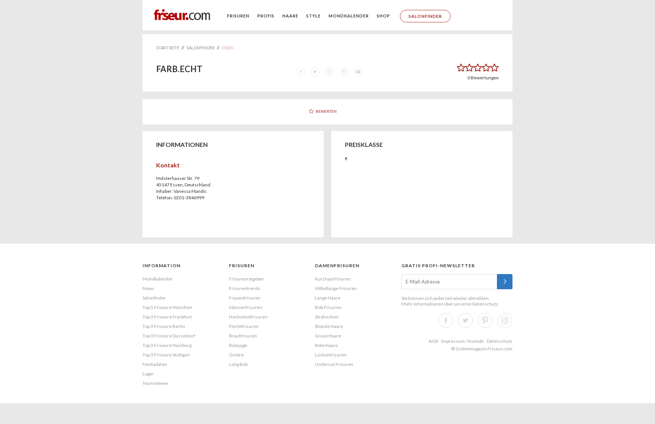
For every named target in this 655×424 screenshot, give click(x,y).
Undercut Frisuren (334, 364)
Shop (383, 15)
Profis (265, 15)
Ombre (236, 355)
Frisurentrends (244, 288)
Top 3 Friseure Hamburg (167, 345)
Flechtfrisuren (244, 326)
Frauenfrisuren (244, 298)
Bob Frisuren (328, 307)
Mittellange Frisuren (336, 288)
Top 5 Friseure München (167, 307)
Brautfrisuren (243, 336)
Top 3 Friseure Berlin (164, 326)
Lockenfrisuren (330, 355)
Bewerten (326, 111)
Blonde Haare (329, 326)
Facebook (445, 320)
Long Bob (238, 364)
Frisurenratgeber (246, 279)
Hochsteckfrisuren (248, 317)
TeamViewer (156, 383)
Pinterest (485, 320)
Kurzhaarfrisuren (333, 279)
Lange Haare (327, 298)
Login (148, 374)
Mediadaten (155, 364)
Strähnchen (326, 317)
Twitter (465, 320)
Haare (290, 15)
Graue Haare (328, 336)
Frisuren (238, 15)
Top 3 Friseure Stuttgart (166, 355)
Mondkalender (349, 15)
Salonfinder (425, 16)
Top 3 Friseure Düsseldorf (169, 336)
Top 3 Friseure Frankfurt (167, 317)
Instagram (504, 320)
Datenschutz (485, 304)
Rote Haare (326, 345)
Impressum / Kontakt (462, 341)
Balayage (238, 345)
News (148, 288)
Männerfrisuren (245, 307)
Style (313, 15)
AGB (433, 341)
